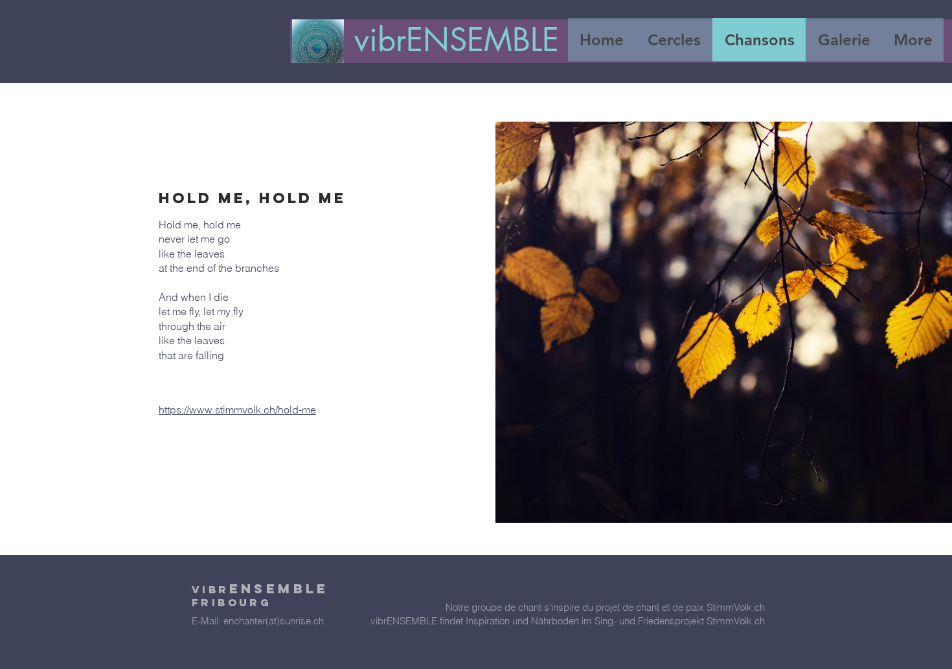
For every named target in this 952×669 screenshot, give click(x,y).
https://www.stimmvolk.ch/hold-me (237, 409)
